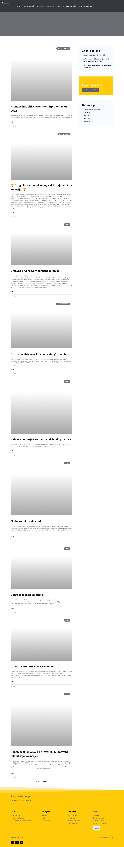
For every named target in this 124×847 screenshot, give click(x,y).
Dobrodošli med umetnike (27, 594)
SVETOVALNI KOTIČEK (69, 6)
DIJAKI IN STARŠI (29, 6)
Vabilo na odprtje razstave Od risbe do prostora (41, 439)
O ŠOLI (58, 6)
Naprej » (45, 781)
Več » (12, 122)
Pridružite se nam (90, 90)
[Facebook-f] (12, 842)
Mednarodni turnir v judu (26, 521)
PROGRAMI (50, 6)
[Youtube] (17, 842)
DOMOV (19, 6)
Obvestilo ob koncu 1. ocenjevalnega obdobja (39, 354)
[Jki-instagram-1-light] (21, 842)
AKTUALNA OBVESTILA (85, 6)
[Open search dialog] (100, 6)
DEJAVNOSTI (41, 6)
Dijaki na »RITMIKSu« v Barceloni (32, 666)
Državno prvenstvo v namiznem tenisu (35, 270)
